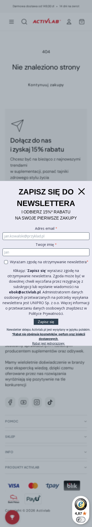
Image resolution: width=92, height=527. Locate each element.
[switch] (80, 519)
